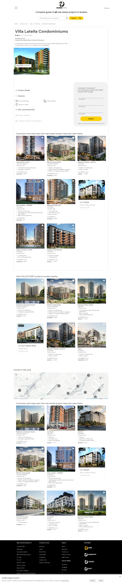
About (63, 546)
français (106, 8)
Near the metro (21, 562)
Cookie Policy (65, 580)
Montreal (41, 546)
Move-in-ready (21, 565)
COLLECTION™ (21, 546)
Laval (40, 549)
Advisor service (66, 554)
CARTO (106, 398)
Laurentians (42, 554)
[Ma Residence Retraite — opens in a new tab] (94, 555)
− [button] (16, 377)
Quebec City (43, 560)
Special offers (21, 568)
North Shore (42, 552)
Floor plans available (22, 570)
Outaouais (42, 557)
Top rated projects (22, 552)
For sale (19, 557)
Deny (101, 580)
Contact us (65, 552)
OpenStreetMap (94, 398)
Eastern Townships (44, 562)
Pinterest (64, 570)
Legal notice (65, 557)
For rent (19, 560)
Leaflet (87, 398)
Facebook (64, 564)
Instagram (64, 567)
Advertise (64, 549)
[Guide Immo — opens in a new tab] (94, 548)
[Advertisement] (42, 79)
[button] (67, 18)
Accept (92, 580)
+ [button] (16, 375)
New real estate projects (24, 554)
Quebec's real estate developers (26, 573)
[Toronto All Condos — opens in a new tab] (94, 562)
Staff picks (20, 549)
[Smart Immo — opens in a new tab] (94, 569)
